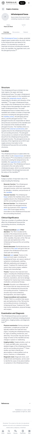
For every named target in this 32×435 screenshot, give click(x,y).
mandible (9, 192)
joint (18, 230)
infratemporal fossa (10, 38)
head (5, 257)
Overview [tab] (6, 32)
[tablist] (16, 32)
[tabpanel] (16, 224)
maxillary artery (9, 116)
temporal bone (18, 156)
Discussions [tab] (16, 32)
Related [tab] (25, 32)
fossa (5, 197)
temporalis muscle (15, 98)
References (5, 403)
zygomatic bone (15, 162)
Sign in (22, 3)
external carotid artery (17, 129)
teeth (16, 248)
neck (11, 255)
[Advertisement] (16, 68)
